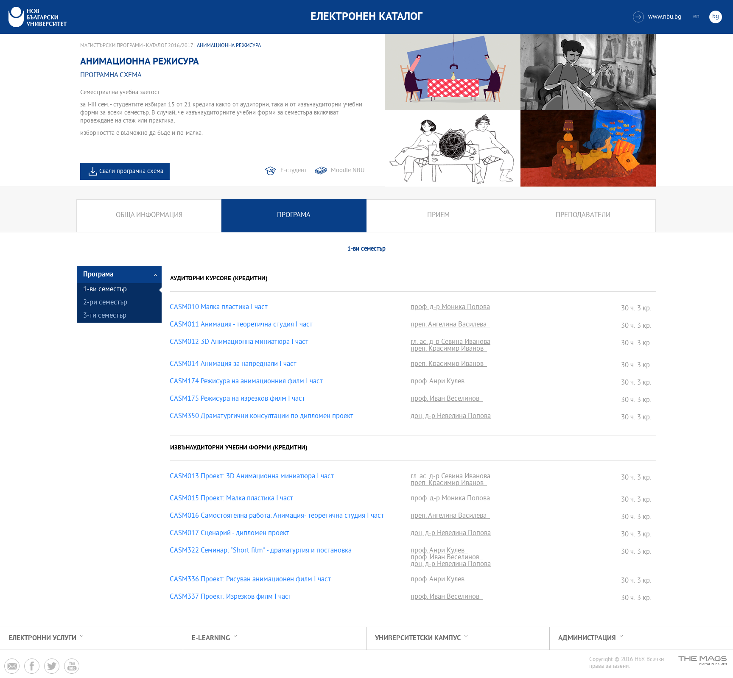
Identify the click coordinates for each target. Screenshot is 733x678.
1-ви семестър (105, 289)
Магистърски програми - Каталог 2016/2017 (136, 45)
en (696, 17)
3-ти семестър (104, 316)
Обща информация (149, 215)
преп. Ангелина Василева (450, 325)
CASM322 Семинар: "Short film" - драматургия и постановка (261, 551)
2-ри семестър (105, 303)
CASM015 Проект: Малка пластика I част (231, 499)
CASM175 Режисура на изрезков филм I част (237, 399)
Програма (294, 215)
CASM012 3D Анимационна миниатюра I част (239, 342)
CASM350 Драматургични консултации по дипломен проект (261, 416)
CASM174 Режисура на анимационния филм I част (246, 382)
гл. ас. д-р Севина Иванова (450, 342)
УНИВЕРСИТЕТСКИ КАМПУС (418, 638)
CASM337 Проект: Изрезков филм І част (230, 597)
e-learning (211, 638)
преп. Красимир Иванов (449, 349)
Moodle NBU (347, 171)
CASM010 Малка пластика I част (219, 307)
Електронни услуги (42, 638)
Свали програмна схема (131, 171)
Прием (438, 215)
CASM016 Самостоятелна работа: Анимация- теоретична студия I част (277, 516)
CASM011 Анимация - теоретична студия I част (241, 325)
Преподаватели (583, 215)
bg (715, 17)
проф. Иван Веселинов (447, 399)
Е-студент (293, 171)
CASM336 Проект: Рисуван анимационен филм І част (250, 580)
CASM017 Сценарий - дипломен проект (229, 533)
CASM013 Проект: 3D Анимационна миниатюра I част (252, 477)
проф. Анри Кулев (439, 382)
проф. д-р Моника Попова (450, 307)
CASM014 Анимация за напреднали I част (233, 364)
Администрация (587, 638)
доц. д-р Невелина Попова (451, 416)
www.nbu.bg (658, 17)
